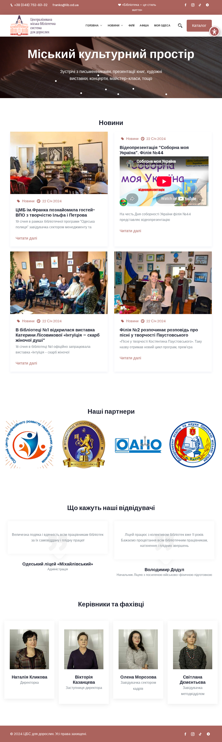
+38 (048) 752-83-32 (30, 5)
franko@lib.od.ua (65, 5)
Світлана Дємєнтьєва (193, 679)
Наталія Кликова (29, 677)
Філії (131, 25)
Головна (92, 25)
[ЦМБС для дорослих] (33, 25)
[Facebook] (185, 5)
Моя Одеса (162, 25)
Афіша (144, 25)
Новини (113, 25)
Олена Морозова (138, 677)
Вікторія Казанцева (84, 679)
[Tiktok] (200, 5)
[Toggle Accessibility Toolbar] (214, 31)
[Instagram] (193, 5)
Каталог (199, 25)
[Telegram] (207, 5)
